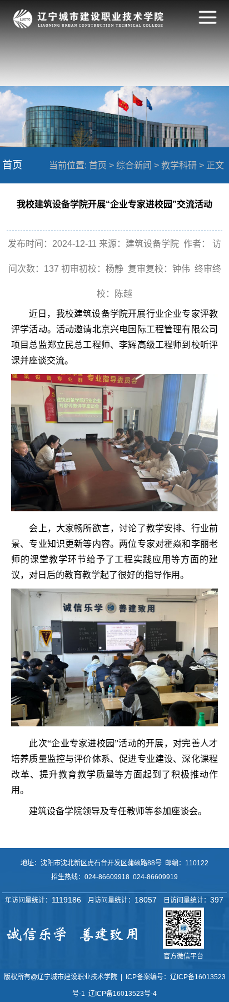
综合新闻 (134, 165)
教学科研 (179, 165)
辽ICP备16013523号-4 (122, 994)
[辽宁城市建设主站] (88, 25)
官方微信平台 (183, 956)
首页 (98, 165)
